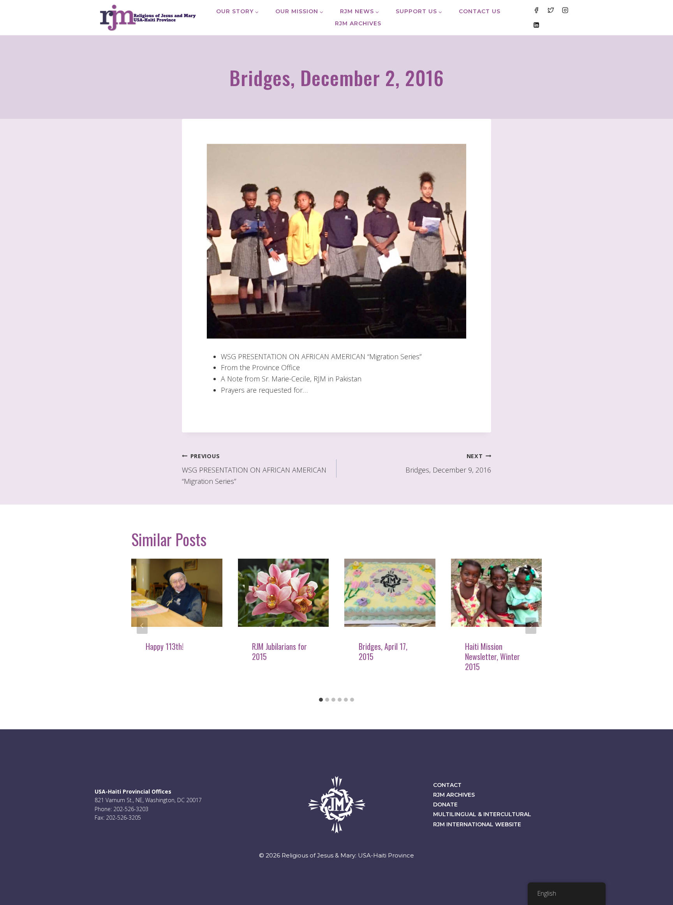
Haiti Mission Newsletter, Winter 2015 (492, 656)
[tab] (321, 700)
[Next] (530, 625)
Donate (445, 804)
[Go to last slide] (142, 625)
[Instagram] (565, 10)
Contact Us (479, 11)
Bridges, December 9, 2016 (448, 463)
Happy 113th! (164, 646)
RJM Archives (358, 23)
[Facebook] (536, 10)
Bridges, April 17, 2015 (383, 651)
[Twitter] (550, 10)
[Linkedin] (536, 24)
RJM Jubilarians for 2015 (279, 651)
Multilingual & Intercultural (482, 814)
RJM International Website (477, 824)
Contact (447, 785)
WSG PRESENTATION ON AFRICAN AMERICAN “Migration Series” (254, 469)
